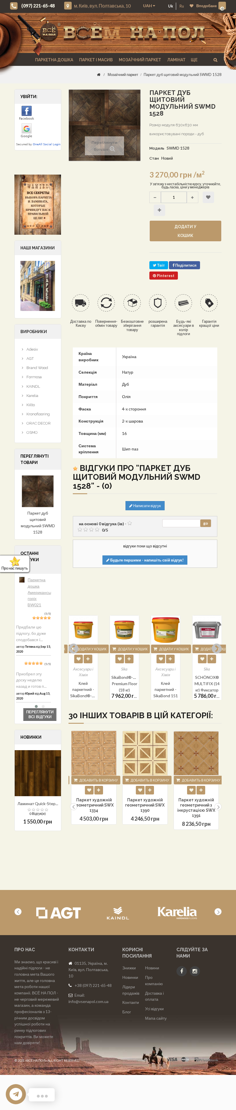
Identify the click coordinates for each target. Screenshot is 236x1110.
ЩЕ (194, 60)
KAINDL (33, 386)
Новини (152, 967)
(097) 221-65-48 (38, 5)
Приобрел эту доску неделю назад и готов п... (31, 680)
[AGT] (58, 913)
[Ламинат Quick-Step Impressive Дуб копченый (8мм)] (38, 773)
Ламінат (176, 60)
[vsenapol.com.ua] (122, 33)
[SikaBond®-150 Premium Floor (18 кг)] (83, 630)
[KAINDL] (118, 913)
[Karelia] (177, 913)
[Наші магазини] (37, 285)
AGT (30, 358)
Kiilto (30, 405)
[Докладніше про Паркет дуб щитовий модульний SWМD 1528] (37, 491)
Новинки (130, 977)
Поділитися (185, 265)
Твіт (160, 265)
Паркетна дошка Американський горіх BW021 (42, 592)
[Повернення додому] (98, 74)
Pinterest (165, 275)
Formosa (34, 377)
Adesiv (32, 349)
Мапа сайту (156, 1018)
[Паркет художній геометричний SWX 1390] (145, 753)
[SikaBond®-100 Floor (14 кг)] (206, 630)
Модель (156, 148)
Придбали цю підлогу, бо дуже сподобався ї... (31, 633)
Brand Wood (37, 368)
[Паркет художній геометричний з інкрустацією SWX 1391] (196, 753)
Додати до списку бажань (208, 197)
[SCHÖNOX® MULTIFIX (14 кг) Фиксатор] (165, 630)
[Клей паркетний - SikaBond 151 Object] (124, 630)
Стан (154, 158)
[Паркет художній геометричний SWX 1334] (93, 753)
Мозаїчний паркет (139, 60)
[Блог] (37, 205)
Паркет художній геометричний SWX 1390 (145, 805)
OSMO (32, 432)
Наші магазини (37, 248)
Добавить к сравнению (98, 790)
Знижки (129, 967)
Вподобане (206, 5)
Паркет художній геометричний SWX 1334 (94, 805)
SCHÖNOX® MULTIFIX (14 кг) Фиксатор (165, 683)
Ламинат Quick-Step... (38, 803)
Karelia (32, 395)
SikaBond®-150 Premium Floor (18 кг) (84, 683)
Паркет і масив (95, 60)
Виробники (33, 331)
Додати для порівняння (159, 210)
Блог (126, 1011)
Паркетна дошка (53, 60)
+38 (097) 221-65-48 (93, 985)
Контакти (130, 1002)
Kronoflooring (38, 414)
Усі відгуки (154, 1008)
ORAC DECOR (38, 423)
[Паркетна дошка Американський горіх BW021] (22, 579)
